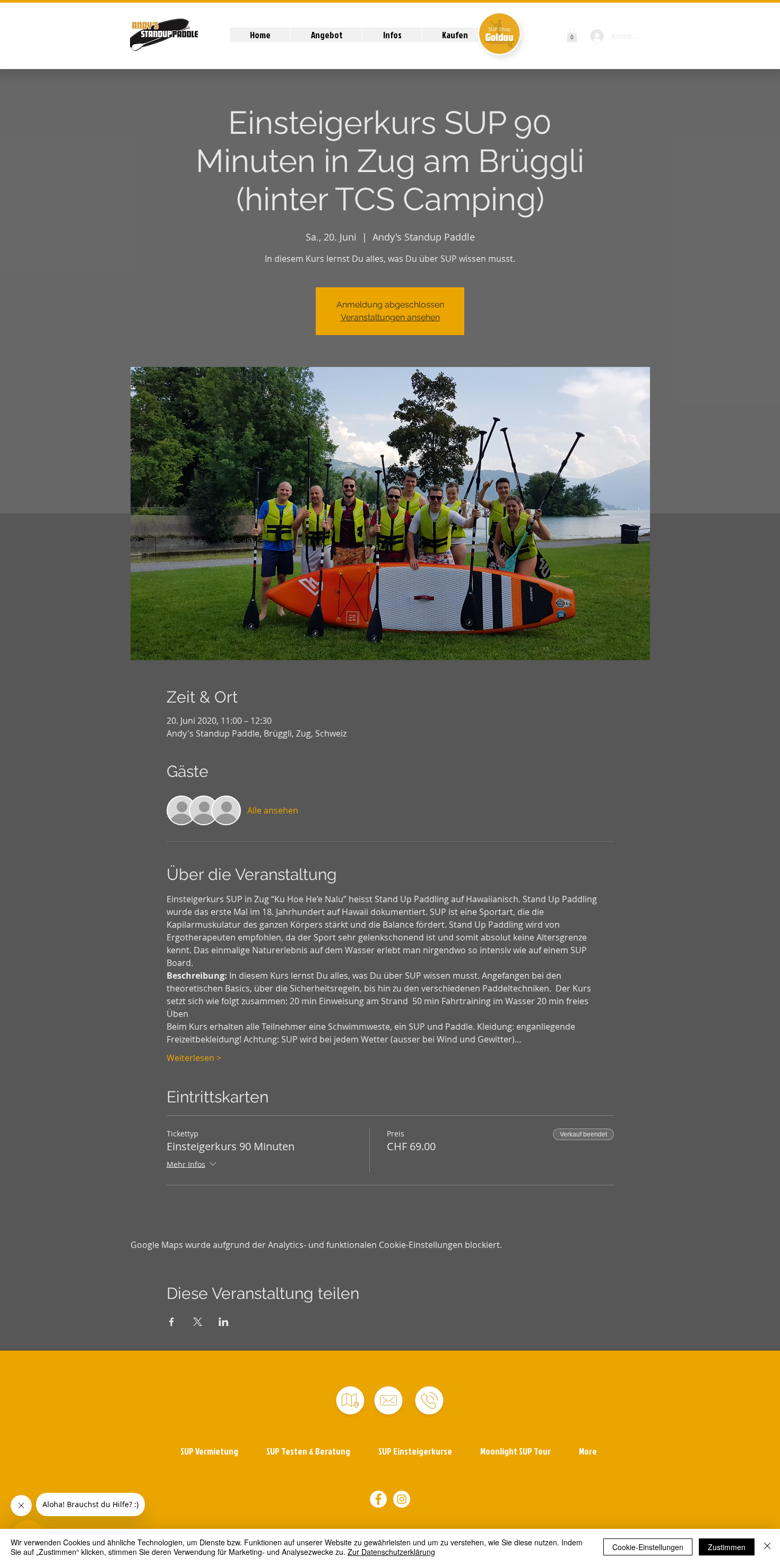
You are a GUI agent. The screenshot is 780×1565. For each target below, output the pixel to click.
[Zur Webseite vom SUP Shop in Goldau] (499, 33)
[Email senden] (388, 1400)
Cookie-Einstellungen (647, 1547)
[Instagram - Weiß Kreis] (401, 1499)
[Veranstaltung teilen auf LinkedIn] (224, 1322)
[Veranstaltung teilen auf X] (198, 1322)
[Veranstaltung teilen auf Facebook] (172, 1322)
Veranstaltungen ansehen (390, 317)
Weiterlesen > (194, 1058)
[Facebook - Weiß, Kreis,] (378, 1499)
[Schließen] (767, 1547)
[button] (326, 35)
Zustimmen (727, 1547)
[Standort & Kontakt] (350, 1400)
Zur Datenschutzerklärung (391, 1551)
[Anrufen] (429, 1400)
